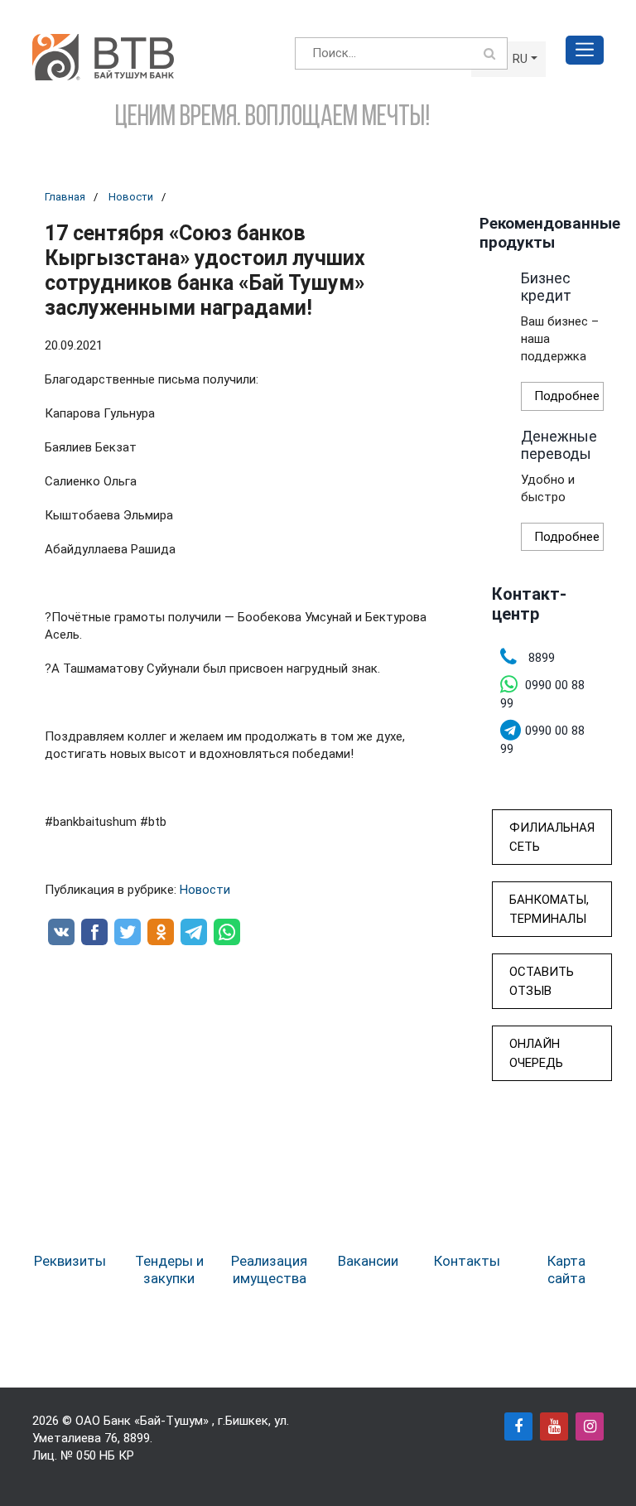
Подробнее (567, 396)
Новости (130, 197)
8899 (136, 1438)
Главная (65, 197)
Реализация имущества (269, 1269)
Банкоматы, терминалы (549, 909)
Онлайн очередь (536, 1053)
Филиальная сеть (552, 837)
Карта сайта (566, 1269)
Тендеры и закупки (169, 1269)
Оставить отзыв (541, 981)
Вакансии (368, 1261)
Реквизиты (70, 1261)
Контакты (467, 1261)
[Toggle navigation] (585, 50)
